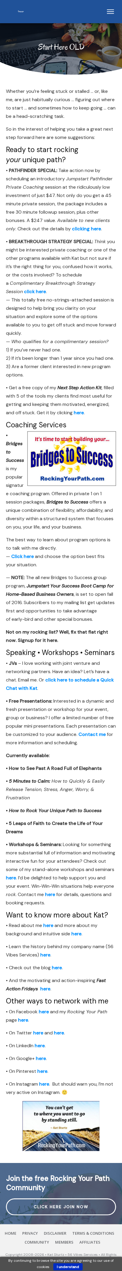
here (79, 412)
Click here (23, 556)
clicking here (86, 229)
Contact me (92, 734)
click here (35, 291)
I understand (68, 1266)
